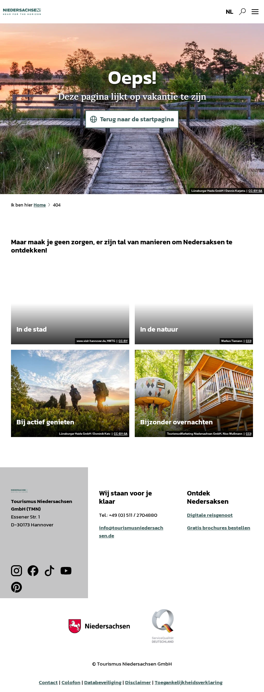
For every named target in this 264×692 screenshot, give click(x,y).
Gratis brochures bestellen (218, 528)
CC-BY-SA (255, 191)
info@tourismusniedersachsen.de (131, 531)
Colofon (71, 682)
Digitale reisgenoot (210, 515)
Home (40, 205)
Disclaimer (138, 682)
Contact (48, 682)
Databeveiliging (102, 682)
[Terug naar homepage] (22, 11)
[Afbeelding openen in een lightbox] (19, 490)
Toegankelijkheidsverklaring (188, 682)
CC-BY (123, 341)
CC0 (248, 341)
